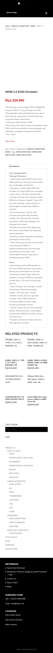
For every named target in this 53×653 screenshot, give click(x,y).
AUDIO (12, 512)
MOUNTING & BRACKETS (18, 530)
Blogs (9, 587)
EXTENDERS (14, 462)
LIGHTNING (14, 500)
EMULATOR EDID (23, 152)
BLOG (7, 541)
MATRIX (12, 470)
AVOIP (11, 454)
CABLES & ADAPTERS (20, 26)
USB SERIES (12, 515)
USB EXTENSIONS (17, 522)
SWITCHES (14, 477)
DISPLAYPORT (15, 484)
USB (11, 504)
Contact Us (11, 579)
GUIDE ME (9, 545)
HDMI (33, 26)
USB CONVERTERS (17, 519)
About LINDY (12, 583)
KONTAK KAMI (11, 549)
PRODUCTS (10, 448)
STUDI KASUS (11, 537)
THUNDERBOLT (16, 496)
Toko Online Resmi (13, 615)
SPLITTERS (14, 473)
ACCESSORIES (15, 533)
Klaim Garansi (11, 624)
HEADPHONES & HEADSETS (21, 466)
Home (7, 26)
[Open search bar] (26, 444)
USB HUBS (13, 526)
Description (14, 166)
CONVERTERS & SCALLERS (21, 458)
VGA (11, 508)
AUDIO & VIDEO (14, 451)
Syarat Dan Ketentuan (16, 568)
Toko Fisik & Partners (14, 620)
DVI (10, 488)
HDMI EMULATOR (23, 155)
